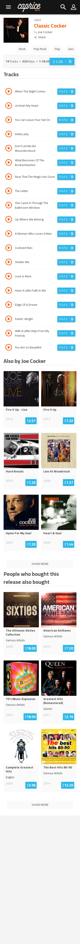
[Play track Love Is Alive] (9, 277)
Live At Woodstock (56, 471)
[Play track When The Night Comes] (9, 92)
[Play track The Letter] (9, 192)
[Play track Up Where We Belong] (9, 220)
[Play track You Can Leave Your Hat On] (9, 120)
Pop (57, 49)
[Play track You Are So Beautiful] (9, 348)
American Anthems (57, 630)
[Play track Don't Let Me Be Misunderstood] (9, 149)
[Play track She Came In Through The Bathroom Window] (9, 206)
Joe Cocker (45, 32)
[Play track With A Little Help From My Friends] (9, 334)
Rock (22, 49)
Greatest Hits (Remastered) (53, 701)
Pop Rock (40, 49)
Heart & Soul (52, 533)
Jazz (71, 49)
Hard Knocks (15, 471)
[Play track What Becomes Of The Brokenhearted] (9, 163)
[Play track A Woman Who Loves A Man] (9, 234)
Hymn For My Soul (18, 533)
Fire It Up (49, 410)
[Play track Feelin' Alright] (9, 320)
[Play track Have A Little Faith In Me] (9, 291)
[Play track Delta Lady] (9, 135)
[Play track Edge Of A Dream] (9, 305)
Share (42, 37)
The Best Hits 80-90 (57, 767)
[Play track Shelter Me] (9, 263)
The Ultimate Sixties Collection (20, 632)
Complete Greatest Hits (19, 769)
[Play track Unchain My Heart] (9, 106)
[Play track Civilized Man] (9, 248)
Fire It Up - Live (16, 410)
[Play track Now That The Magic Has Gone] (9, 177)
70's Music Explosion (20, 699)
